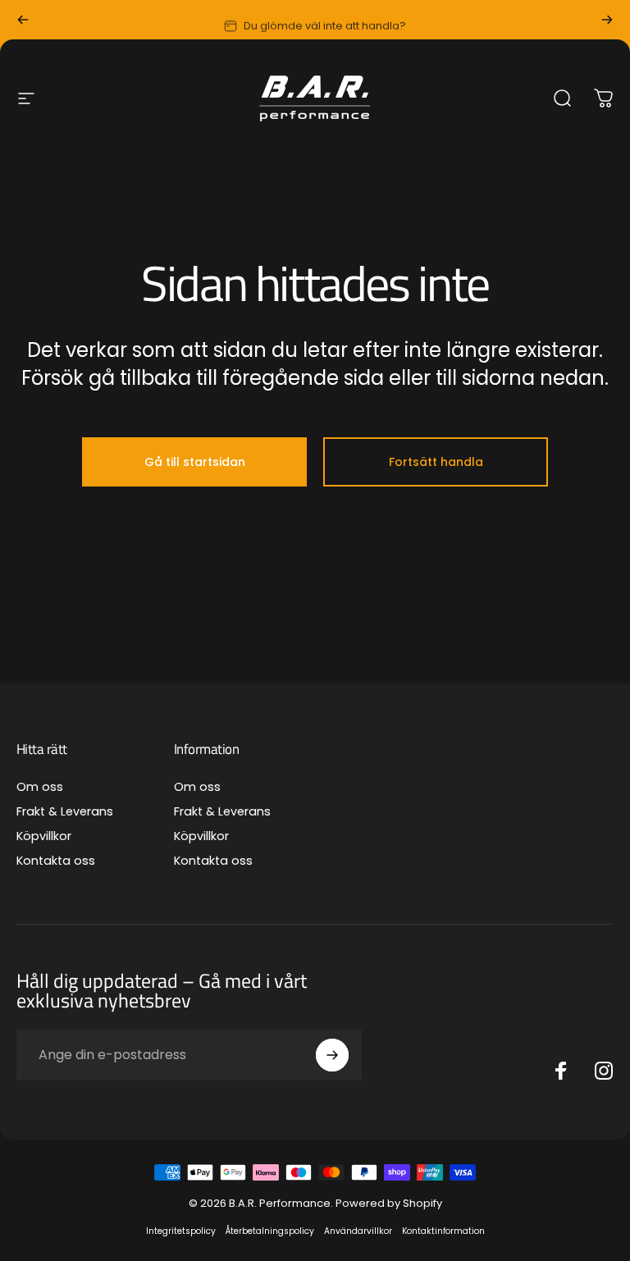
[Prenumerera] (332, 1055)
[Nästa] (607, 19)
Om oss (39, 786)
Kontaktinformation (443, 1231)
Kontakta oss (55, 860)
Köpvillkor (43, 836)
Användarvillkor (358, 1231)
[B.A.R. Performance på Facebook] (561, 1071)
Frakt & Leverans (64, 811)
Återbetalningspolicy (270, 1231)
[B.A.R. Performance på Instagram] (604, 1071)
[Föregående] (23, 19)
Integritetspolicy (181, 1231)
